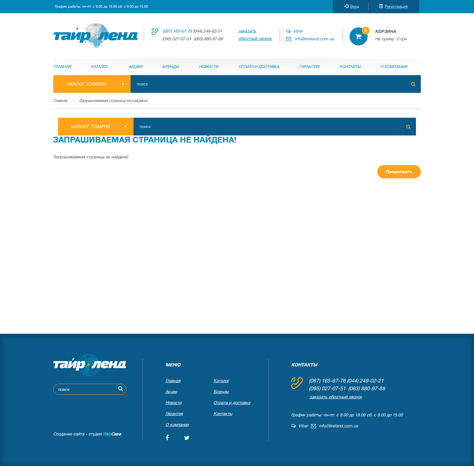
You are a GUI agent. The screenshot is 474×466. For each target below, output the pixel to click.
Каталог (99, 66)
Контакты (350, 66)
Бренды (171, 66)
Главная (62, 66)
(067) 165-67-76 (177, 31)
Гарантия (310, 66)
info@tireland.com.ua (314, 38)
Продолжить (399, 171)
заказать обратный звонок (255, 34)
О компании (394, 66)
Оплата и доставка (259, 66)
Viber (297, 31)
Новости (209, 66)
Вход (354, 6)
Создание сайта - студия (87, 433)
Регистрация (396, 6)
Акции (136, 66)
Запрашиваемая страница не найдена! (113, 100)
